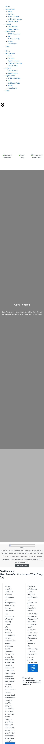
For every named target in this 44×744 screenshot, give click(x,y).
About (10, 12)
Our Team (11, 14)
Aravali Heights (13, 29)
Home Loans (12, 44)
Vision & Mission (13, 17)
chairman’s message (15, 19)
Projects (8, 24)
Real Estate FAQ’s (14, 39)
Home (8, 7)
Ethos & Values (13, 22)
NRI (9, 36)
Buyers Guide (10, 31)
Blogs (7, 46)
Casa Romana (12, 26)
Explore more (22, 565)
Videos (10, 41)
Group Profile (10, 9)
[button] (2, 156)
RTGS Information (14, 34)
